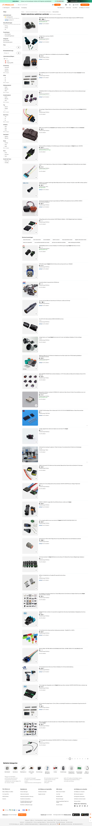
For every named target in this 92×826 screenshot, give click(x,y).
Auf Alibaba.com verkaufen (79, 791)
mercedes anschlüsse (69, 781)
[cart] (70, 4)
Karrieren (4, 798)
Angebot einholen (41, 794)
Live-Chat (58, 794)
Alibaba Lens (5, 814)
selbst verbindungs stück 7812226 (74, 242)
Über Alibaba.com (6, 789)
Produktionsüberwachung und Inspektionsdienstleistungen (26, 802)
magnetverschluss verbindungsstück (32, 782)
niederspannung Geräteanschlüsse (72, 779)
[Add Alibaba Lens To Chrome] (22, 814)
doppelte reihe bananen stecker (80, 239)
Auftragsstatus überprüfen (79, 796)
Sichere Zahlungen (24, 791)
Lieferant (47, 23)
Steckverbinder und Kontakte (45, 11)
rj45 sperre (46, 782)
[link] (90, 814)
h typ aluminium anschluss (11, 779)
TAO (55, 820)
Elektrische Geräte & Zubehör (31, 11)
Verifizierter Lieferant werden (79, 798)
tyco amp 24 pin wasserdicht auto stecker (42, 242)
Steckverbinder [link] (56, 11)
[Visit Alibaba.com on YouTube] (85, 806)
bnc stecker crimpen (9, 782)
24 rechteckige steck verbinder (51, 778)
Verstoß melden (59, 804)
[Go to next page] (85, 759)
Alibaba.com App (67, 814)
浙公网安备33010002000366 (66, 824)
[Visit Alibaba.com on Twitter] (80, 806)
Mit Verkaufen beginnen (78, 794)
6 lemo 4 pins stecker (37, 239)
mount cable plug (48, 781)
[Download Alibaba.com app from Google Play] (85, 814)
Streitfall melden (59, 796)
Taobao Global (50, 820)
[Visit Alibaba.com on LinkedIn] (77, 806)
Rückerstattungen (59, 798)
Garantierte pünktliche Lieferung (26, 796)
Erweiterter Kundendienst (25, 798)
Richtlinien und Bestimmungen (26, 804)
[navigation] (12, 386)
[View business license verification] (57, 824)
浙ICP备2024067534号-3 (78, 824)
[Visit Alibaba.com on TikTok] (87, 806)
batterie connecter (56, 239)
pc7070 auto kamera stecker (11, 778)
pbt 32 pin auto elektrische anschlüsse (59, 242)
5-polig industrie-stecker (49, 779)
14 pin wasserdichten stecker (67, 239)
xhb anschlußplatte (46, 239)
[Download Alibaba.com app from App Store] (76, 814)
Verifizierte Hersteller (42, 791)
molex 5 (26, 781)
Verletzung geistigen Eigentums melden (62, 802)
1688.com (32, 820)
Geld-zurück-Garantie (24, 794)
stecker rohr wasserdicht (27, 242)
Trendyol (58, 820)
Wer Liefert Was (64, 820)
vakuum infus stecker (27, 239)
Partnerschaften (77, 801)
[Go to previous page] (67, 759)
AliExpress (27, 820)
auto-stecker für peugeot (30, 778)
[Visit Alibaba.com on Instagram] (82, 806)
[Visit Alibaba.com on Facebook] (75, 806)
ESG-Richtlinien (6, 796)
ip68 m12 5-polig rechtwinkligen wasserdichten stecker (73, 778)
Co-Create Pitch (6, 794)
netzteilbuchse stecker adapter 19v (13, 781)
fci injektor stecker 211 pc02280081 (32, 779)
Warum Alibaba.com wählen (8, 791)
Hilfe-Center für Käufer (60, 791)
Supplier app (43, 814)
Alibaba (22, 11)
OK (18, 47)
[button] (53, 5)
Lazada (45, 820)
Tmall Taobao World (39, 820)
